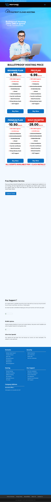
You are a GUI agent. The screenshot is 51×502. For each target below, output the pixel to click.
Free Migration (31, 376)
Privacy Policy (19, 496)
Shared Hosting (9, 371)
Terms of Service (10, 496)
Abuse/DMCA (27, 496)
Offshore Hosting (10, 374)
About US (34, 496)
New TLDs (8, 356)
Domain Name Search (11, 353)
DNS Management (10, 363)
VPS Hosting (8, 376)
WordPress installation (33, 373)
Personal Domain (10, 358)
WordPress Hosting (10, 373)
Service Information (32, 374)
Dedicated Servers (10, 378)
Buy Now (15, 111)
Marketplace (9, 360)
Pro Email (8, 379)
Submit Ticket (11, 193)
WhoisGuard (9, 361)
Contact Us (40, 496)
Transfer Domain (10, 354)
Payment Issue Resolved (33, 378)
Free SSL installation (32, 371)
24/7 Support (30, 379)
